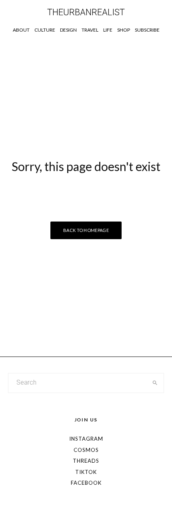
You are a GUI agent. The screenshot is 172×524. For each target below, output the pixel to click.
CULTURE (44, 30)
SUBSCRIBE (147, 30)
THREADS (86, 460)
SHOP (123, 30)
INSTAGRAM (86, 438)
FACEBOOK (86, 483)
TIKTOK (86, 472)
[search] (155, 383)
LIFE (107, 30)
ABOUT (21, 30)
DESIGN (68, 30)
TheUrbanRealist (86, 12)
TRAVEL (90, 30)
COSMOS (86, 450)
